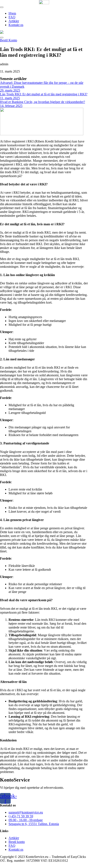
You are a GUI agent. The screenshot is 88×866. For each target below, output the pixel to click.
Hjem (12, 13)
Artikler (14, 21)
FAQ (12, 17)
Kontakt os (16, 25)
